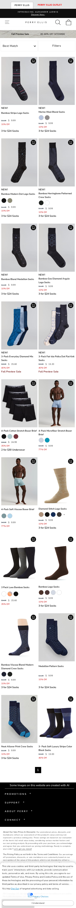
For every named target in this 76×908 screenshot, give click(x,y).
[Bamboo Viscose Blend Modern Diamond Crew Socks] (19, 637)
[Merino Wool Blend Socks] (57, 81)
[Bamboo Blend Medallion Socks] (19, 248)
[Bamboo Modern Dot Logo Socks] (19, 162)
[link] (69, 22)
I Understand (38, 903)
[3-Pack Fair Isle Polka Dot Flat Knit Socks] (57, 325)
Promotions (18, 794)
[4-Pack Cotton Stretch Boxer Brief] (19, 403)
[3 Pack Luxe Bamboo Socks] (19, 559)
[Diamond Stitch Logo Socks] (57, 481)
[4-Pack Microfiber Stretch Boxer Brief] (57, 403)
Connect (15, 820)
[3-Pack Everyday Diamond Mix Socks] (19, 325)
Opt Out (15, 888)
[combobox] (19, 46)
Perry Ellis (22, 5)
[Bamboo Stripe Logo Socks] (19, 81)
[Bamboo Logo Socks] (57, 559)
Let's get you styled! (23, 849)
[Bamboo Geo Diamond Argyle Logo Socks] (57, 248)
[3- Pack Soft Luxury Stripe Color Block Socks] (57, 719)
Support (14, 802)
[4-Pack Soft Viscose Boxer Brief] (19, 481)
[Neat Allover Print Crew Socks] (19, 719)
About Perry (19, 811)
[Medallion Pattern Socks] (57, 637)
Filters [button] (56, 46)
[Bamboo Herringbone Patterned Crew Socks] (57, 162)
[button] (8, 22)
